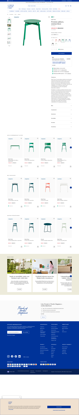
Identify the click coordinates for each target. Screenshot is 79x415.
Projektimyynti (64, 326)
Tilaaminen (42, 326)
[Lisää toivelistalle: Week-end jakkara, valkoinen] (70, 178)
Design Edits (64, 348)
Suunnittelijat (55, 8)
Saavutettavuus (32, 372)
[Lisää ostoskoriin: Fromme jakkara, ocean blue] (21, 206)
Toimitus (41, 330)
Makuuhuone (43, 11)
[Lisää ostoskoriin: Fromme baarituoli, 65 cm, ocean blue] (21, 247)
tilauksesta (67, 71)
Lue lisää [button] (53, 65)
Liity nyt (63, 63)
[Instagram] (8, 356)
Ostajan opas (53, 340)
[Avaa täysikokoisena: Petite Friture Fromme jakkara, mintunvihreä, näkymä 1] (32, 32)
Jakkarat (19, 14)
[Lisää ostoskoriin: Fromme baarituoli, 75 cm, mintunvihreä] (70, 166)
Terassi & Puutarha (56, 11)
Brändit (50, 8)
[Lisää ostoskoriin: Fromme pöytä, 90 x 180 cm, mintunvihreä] (21, 166)
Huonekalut (11, 11)
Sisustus (30, 11)
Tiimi (63, 330)
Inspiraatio (33, 8)
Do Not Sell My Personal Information (59, 410)
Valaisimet (17, 11)
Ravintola (42, 351)
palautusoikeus (64, 69)
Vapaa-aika (63, 11)
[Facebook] (12, 356)
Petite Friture (53, 19)
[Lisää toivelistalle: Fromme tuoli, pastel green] (70, 218)
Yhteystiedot (42, 336)
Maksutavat (42, 328)
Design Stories (38, 8)
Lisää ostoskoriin (61, 53)
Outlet (59, 8)
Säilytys (34, 11)
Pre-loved (42, 353)
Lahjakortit (64, 350)
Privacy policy (11, 409)
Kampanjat (28, 8)
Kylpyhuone (49, 11)
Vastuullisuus (53, 330)
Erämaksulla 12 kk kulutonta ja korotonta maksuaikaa (39, 0)
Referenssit (64, 331)
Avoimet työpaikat (54, 328)
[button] (66, 6)
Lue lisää (42, 313)
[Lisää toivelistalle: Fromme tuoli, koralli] (54, 178)
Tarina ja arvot (53, 326)
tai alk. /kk (54, 34)
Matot (38, 11)
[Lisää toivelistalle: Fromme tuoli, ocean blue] (37, 178)
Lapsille (68, 11)
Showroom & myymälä (44, 350)
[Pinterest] (16, 356)
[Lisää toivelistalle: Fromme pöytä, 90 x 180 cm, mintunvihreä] (21, 138)
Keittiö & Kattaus (23, 11)
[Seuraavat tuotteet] (71, 147)
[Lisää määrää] (56, 49)
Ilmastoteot (53, 334)
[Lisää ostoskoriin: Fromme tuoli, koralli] (54, 206)
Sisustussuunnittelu (45, 8)
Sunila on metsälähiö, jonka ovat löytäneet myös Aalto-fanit (19, 277)
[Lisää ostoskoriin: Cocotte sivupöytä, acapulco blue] (54, 247)
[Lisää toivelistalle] (49, 17)
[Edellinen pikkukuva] (9, 18)
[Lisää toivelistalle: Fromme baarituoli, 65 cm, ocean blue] (21, 218)
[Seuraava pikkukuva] (9, 45)
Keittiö (52, 353)
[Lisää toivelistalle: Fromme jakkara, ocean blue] (21, 178)
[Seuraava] (71, 276)
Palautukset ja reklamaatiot (42, 332)
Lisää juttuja (70, 257)
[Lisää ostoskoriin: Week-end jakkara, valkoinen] (70, 206)
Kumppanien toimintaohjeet (53, 338)
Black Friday (64, 353)
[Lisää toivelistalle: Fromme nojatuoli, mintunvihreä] (54, 138)
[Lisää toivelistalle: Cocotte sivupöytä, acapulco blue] (54, 218)
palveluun (69, 73)
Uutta (20, 8)
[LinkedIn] (19, 356)
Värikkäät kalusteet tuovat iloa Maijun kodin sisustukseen (44, 277)
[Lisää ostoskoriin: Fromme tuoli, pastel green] (70, 247)
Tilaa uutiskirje (25, 332)
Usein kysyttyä (43, 334)
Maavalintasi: (9, 335)
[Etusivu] (7, 14)
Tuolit (15, 14)
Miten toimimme (65, 328)
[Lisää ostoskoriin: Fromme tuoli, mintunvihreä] (38, 166)
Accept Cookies (59, 406)
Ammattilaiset (42, 346)
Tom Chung (53, 25)
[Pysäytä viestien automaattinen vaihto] (50, 1)
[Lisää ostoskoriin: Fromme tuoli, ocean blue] (38, 206)
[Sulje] (19, 397)
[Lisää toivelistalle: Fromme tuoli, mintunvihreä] (37, 138)
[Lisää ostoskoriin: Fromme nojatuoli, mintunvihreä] (54, 166)
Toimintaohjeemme (54, 336)
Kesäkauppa (24, 8)
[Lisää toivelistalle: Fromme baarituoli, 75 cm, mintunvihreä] (70, 138)
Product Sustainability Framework (55, 332)
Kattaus (52, 355)
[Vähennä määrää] (52, 49)
